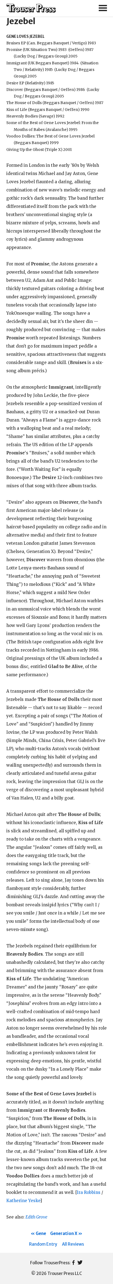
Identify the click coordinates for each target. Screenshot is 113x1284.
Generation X (63, 1233)
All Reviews (73, 1244)
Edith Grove (36, 1217)
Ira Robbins (88, 1192)
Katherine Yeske (23, 1200)
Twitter (80, 1263)
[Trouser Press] (31, 8)
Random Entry (43, 1244)
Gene (41, 1233)
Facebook (73, 1263)
